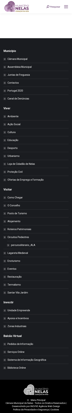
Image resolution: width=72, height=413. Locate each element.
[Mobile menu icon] (66, 6)
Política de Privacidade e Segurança (31, 409)
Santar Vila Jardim (18, 292)
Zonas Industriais (17, 326)
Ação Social (14, 124)
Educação (13, 140)
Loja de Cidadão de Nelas (21, 163)
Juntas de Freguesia (19, 74)
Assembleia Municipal (20, 66)
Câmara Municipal (17, 59)
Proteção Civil (15, 171)
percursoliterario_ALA (23, 245)
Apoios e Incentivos (18, 318)
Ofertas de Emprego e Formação (26, 179)
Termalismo (14, 284)
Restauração (15, 276)
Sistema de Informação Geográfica (27, 359)
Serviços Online (16, 352)
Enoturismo (14, 260)
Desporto (13, 148)
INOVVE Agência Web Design (45, 406)
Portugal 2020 (15, 90)
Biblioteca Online (17, 367)
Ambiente (13, 116)
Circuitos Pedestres (18, 237)
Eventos (12, 268)
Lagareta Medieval (18, 253)
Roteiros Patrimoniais (19, 229)
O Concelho (14, 205)
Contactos (13, 82)
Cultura (12, 132)
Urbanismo (14, 156)
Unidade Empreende (19, 310)
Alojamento (14, 221)
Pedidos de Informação (20, 344)
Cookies (55, 409)
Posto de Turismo (17, 213)
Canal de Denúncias (18, 98)
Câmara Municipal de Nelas (19, 403)
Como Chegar (15, 197)
